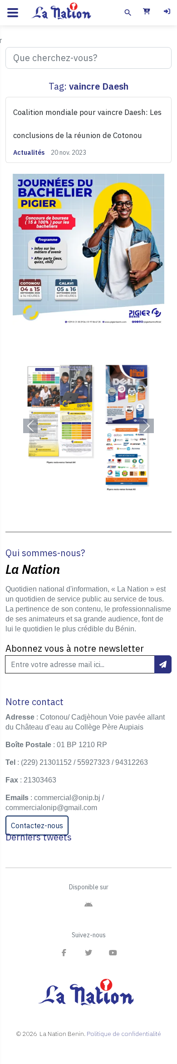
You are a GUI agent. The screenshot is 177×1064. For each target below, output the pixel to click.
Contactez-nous (37, 825)
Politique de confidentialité (124, 1034)
